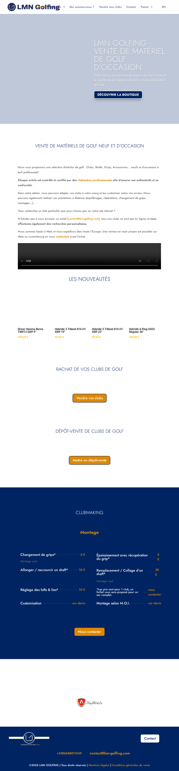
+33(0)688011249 (69, 753)
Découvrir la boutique (118, 94)
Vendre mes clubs (110, 7)
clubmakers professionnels (95, 180)
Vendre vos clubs (89, 398)
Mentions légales (99, 765)
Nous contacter (89, 631)
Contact (131, 7)
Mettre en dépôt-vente (89, 460)
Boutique (55, 7)
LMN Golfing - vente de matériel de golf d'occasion (129, 55)
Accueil (40, 7)
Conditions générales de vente (131, 765)
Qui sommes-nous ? (81, 7)
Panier (145, 7)
